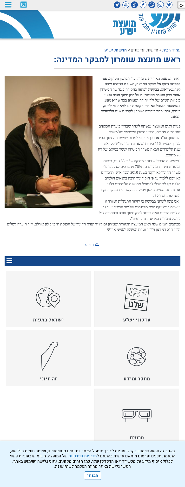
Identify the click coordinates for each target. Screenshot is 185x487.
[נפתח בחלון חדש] (169, 4)
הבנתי (92, 476)
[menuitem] (136, 299)
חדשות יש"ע (115, 50)
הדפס (89, 244)
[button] (7, 4)
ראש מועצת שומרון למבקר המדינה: (117, 59)
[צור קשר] (23, 5)
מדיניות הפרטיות (82, 456)
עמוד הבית (171, 50)
